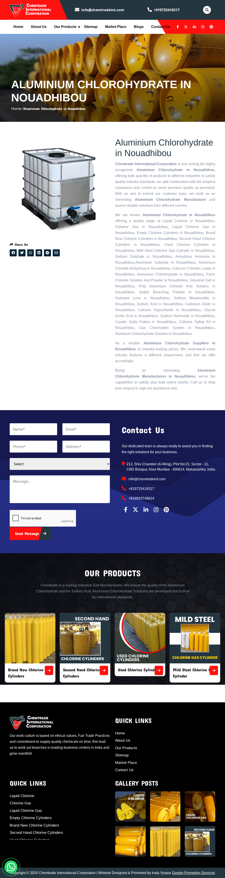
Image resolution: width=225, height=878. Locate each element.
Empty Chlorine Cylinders (31, 818)
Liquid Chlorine (22, 796)
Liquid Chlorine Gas (26, 811)
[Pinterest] (211, 26)
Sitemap (91, 27)
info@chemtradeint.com (102, 9)
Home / (17, 108)
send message (28, 533)
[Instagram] (202, 26)
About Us (39, 27)
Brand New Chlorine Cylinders (34, 825)
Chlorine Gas (20, 803)
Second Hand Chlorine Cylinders (36, 833)
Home (18, 27)
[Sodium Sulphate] (219, 670)
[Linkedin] (194, 26)
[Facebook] (178, 26)
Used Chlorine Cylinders (90, 669)
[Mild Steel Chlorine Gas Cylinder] (164, 670)
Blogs (139, 27)
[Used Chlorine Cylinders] (109, 670)
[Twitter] (186, 26)
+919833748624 (141, 498)
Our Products (65, 27)
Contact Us (160, 27)
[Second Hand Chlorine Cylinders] (55, 670)
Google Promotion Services (193, 873)
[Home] (30, 9)
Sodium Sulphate (193, 669)
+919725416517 (166, 9)
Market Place (115, 27)
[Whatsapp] (11, 867)
